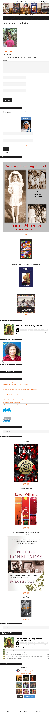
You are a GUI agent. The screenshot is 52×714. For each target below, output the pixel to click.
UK (26, 234)
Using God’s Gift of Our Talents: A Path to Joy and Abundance (16, 384)
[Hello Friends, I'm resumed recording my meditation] (26, 678)
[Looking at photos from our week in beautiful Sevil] (19, 678)
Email (4, 81)
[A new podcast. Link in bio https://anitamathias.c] (33, 691)
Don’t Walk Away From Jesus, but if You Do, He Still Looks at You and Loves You (20, 404)
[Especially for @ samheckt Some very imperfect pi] (26, 691)
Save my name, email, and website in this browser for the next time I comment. (22, 96)
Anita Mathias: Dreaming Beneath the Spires (26, 8)
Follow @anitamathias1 (7, 374)
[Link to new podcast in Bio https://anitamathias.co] (19, 691)
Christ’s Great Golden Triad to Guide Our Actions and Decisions (16, 392)
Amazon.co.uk (26, 484)
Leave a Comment (9, 25)
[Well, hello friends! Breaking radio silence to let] (33, 678)
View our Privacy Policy (22, 145)
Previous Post (8, 51)
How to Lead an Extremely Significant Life (11, 402)
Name (4, 75)
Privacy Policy (42, 711)
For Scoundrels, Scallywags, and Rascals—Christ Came (14, 399)
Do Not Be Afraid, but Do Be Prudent (10, 397)
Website (4, 88)
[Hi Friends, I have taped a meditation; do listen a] (19, 685)
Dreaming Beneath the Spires (16, 711)
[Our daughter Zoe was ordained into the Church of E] (26, 685)
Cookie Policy (36, 711)
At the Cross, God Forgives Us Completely (12, 382)
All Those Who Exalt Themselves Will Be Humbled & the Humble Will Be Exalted (20, 389)
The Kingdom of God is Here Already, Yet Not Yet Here (14, 387)
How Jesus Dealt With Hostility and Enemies (12, 394)
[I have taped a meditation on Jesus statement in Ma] (33, 685)
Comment (5, 60)
